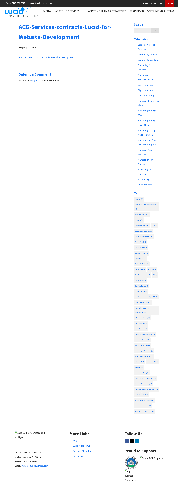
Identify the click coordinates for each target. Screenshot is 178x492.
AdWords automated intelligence (146, 207)
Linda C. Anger (141, 329)
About (153, 3)
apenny (24, 47)
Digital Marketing (146, 84)
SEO (138, 395)
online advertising (142, 373)
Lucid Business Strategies (145, 334)
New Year (139, 367)
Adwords (139, 199)
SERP (145, 395)
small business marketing (144, 400)
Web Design (149, 411)
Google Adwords (141, 286)
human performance (143, 302)
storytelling (143, 179)
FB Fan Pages (140, 280)
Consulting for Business (144, 236)
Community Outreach (148, 54)
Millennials (139, 362)
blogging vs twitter (142, 225)
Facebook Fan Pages (142, 275)
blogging (139, 220)
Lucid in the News (81, 445)
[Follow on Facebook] (127, 441)
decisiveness (140, 258)
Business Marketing (82, 451)
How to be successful (143, 297)
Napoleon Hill (152, 362)
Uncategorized (145, 184)
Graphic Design (141, 291)
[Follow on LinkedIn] (137, 441)
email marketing (146, 95)
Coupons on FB (141, 247)
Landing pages (141, 323)
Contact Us (78, 456)
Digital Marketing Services (61, 11)
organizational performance (145, 378)
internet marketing (142, 318)
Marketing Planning (142, 345)
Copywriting (140, 242)
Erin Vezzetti (140, 269)
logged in (35, 80)
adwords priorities (142, 214)
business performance (143, 231)
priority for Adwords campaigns (146, 389)
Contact (169, 3)
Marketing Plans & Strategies (106, 11)
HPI (155, 297)
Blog (160, 3)
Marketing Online (142, 340)
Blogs (154, 225)
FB (155, 275)
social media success (143, 406)
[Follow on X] (132, 441)
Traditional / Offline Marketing (152, 11)
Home (145, 3)
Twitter (138, 411)
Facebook (152, 269)
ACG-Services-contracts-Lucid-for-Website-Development (46, 57)
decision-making (141, 253)
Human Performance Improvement (142, 310)
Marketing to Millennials (144, 351)
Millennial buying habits (144, 356)
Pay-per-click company (143, 384)
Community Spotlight (148, 59)
